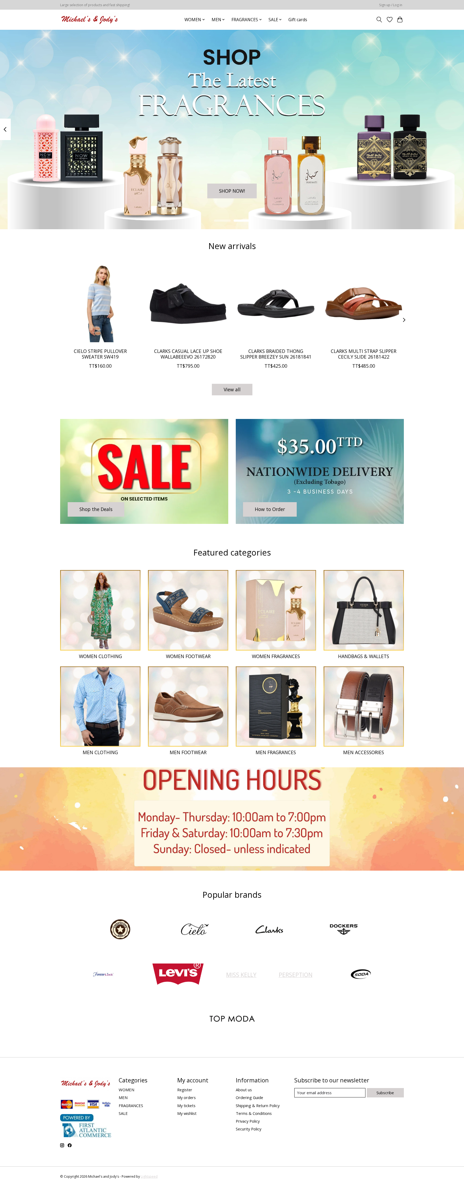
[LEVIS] (177, 974)
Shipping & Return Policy (258, 1105)
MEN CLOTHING (100, 752)
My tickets (186, 1105)
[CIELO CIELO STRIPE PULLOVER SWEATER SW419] (100, 304)
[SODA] (360, 974)
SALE (123, 1113)
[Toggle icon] (379, 19)
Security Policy (248, 1129)
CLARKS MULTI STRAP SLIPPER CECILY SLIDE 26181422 (363, 354)
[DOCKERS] (343, 930)
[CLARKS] (269, 930)
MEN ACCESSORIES (363, 752)
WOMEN (126, 1089)
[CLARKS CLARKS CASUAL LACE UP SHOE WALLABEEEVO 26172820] (188, 304)
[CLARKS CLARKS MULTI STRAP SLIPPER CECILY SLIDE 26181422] (364, 304)
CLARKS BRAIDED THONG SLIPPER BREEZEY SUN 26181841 (275, 354)
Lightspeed (149, 1176)
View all (232, 389)
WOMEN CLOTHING (100, 656)
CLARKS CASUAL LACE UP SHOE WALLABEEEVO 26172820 (188, 354)
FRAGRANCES (131, 1105)
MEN (123, 1097)
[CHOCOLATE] (120, 930)
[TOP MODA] (232, 1019)
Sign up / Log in (390, 5)
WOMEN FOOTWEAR (188, 656)
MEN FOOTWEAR (188, 752)
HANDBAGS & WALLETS (363, 656)
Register (184, 1089)
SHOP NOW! (232, 190)
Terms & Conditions (254, 1113)
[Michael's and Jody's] (89, 20)
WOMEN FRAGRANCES (276, 656)
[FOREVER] (103, 974)
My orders (186, 1097)
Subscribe (385, 1092)
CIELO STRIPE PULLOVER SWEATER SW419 (100, 354)
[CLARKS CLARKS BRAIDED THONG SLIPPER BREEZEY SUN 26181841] (276, 304)
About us (244, 1089)
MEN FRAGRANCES (276, 752)
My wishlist (187, 1113)
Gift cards (297, 20)
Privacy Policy (248, 1121)
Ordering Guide (249, 1097)
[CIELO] (194, 930)
